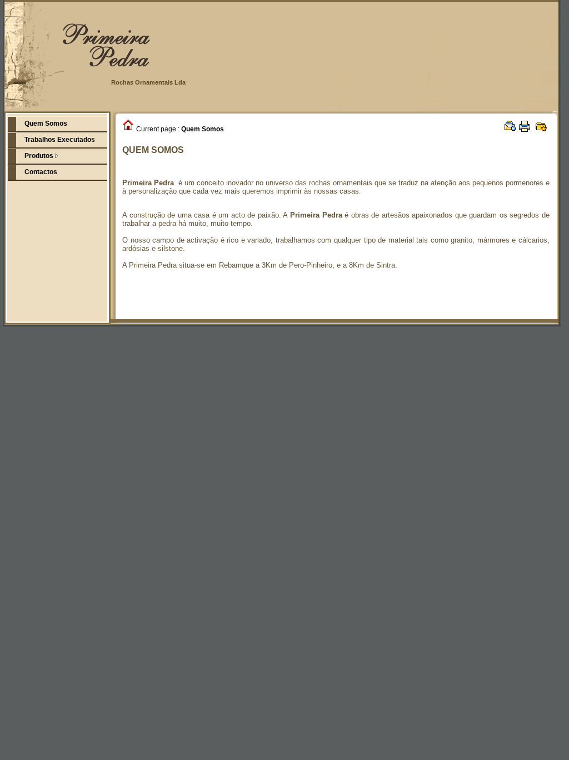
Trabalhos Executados (59, 140)
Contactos (40, 172)
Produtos (39, 156)
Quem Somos (45, 123)
